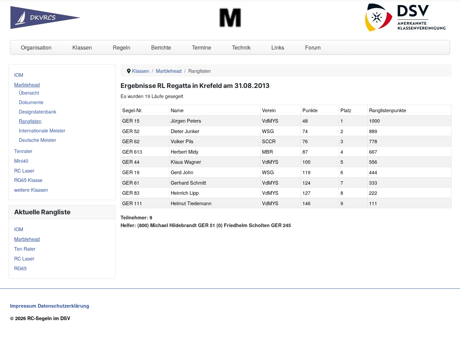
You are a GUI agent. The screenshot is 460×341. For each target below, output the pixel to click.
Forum (313, 47)
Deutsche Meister (37, 139)
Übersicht (29, 92)
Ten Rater (24, 248)
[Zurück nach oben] (449, 329)
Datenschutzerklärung (63, 305)
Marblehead (27, 84)
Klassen (82, 47)
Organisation (36, 47)
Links (277, 47)
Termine (201, 47)
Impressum (23, 305)
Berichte (161, 47)
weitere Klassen (31, 189)
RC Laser (24, 170)
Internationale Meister (42, 130)
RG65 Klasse (28, 179)
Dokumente (31, 102)
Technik (241, 47)
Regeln (121, 47)
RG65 (20, 268)
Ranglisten (30, 121)
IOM (18, 74)
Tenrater (23, 150)
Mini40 (21, 160)
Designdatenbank (37, 111)
